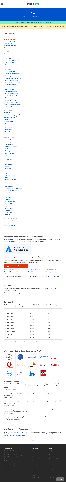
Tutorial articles (8, 132)
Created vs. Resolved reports (13, 65)
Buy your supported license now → (16, 266)
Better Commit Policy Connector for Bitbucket (12, 466)
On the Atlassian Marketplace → (53, 456)
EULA (50, 471)
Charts (7, 155)
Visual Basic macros (10, 162)
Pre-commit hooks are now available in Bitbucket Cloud (38, 459)
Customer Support (23, 452)
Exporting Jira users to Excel (11, 134)
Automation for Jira (10, 179)
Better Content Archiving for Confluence (11, 460)
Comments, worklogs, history (13, 60)
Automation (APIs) (9, 210)
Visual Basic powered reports (13, 104)
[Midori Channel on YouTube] (50, 477)
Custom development (9, 225)
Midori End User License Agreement (15, 435)
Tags (6, 148)
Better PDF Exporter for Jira (11, 455)
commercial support (33, 307)
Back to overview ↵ (9, 48)
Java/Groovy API (9, 212)
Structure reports (9, 89)
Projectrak (8, 195)
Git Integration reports (11, 91)
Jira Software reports (11, 71)
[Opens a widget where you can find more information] (60, 479)
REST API (7, 215)
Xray (6, 206)
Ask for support (8, 43)
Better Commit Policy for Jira (11, 463)
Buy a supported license (11, 41)
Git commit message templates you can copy (37, 473)
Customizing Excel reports (11, 142)
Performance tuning (10, 171)
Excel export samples (9, 56)
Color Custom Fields (10, 182)
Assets (7, 177)
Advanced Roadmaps (10, 175)
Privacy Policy (52, 469)
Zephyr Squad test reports (12, 80)
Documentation (24, 459)
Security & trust (8, 119)
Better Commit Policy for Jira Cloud (22, 26)
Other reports (8, 107)
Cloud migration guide (10, 117)
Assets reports (9, 76)
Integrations (7, 173)
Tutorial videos (8, 129)
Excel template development (11, 221)
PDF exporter (46, 22)
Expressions (8, 164)
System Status (23, 456)
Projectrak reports (10, 98)
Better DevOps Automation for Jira (12, 470)
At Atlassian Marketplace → (11, 45)
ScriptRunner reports (10, 84)
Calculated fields (9, 62)
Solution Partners (51, 276)
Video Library (24, 461)
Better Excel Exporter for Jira (11, 451)
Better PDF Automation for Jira (12, 457)
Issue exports (8, 58)
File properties (9, 144)
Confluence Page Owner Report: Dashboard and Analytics (36, 466)
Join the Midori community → (53, 464)
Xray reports (8, 87)
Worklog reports (9, 67)
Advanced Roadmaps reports (13, 78)
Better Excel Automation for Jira (12, 453)
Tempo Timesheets (10, 201)
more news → (35, 477)
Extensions (8, 168)
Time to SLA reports (10, 100)
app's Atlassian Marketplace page (35, 269)
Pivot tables (8, 157)
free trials (15, 293)
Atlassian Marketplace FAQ (26, 272)
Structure (7, 199)
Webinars (23, 463)
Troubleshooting (8, 121)
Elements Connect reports (12, 93)
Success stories (8, 54)
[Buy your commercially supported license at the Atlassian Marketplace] (17, 248)
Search (22, 465)
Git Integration (9, 186)
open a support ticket (40, 272)
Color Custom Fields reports (12, 102)
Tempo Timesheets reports (12, 82)
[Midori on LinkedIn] (54, 477)
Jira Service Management (12, 190)
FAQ (5, 123)
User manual (7, 140)
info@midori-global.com (52, 452)
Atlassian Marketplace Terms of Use (50, 434)
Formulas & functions (11, 146)
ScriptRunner (8, 197)
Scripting (7, 151)
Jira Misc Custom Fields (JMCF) (13, 188)
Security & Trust (53, 467)
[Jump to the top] (33, 440)
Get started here (59, 26)
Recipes (7, 166)
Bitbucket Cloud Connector (40, 26)
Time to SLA (8, 204)
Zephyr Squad (9, 208)
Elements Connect (10, 184)
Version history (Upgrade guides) (12, 115)
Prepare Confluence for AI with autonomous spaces (38, 453)
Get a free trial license (10, 39)
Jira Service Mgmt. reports (12, 73)
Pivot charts (8, 159)
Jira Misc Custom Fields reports (13, 96)
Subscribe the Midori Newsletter (54, 460)
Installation (7, 112)
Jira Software (8, 193)
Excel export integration (10, 223)
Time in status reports (11, 69)
